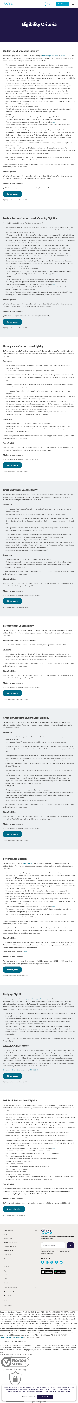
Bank (5, 1234)
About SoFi (7, 1296)
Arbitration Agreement (47, 1253)
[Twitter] (51, 1262)
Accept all (45, 1397)
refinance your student (50, 56)
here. (25, 952)
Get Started (62, 4)
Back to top (8, 1306)
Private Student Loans (10, 1246)
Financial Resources (10, 1288)
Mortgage (26, 999)
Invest (5, 1263)
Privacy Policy (64, 1251)
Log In (49, 4)
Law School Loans (9, 1275)
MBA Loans (7, 1279)
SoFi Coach (7, 1283)
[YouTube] (61, 1262)
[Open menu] (73, 4)
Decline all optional (28, 1397)
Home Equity (7, 1254)
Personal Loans (8, 1238)
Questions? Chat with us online (14, 1070)
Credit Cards (7, 1267)
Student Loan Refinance (10, 1242)
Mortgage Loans (8, 1250)
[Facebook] (42, 1262)
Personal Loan (28, 863)
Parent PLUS (65, 56)
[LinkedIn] (47, 1262)
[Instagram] (56, 1262)
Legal (5, 1300)
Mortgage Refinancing (40, 999)
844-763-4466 (35, 1070)
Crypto (6, 1271)
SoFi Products (8, 1230)
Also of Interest (9, 1292)
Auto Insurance (8, 1258)
